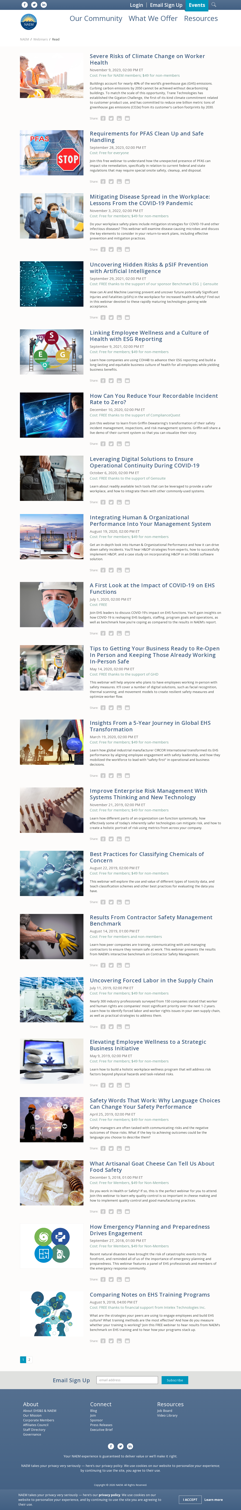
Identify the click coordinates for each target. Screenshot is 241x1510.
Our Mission (32, 1415)
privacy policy (112, 1466)
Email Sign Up (166, 5)
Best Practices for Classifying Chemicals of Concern (147, 857)
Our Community (96, 18)
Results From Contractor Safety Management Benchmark (151, 920)
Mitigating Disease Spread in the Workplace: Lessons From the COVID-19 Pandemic (150, 200)
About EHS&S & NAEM (39, 1410)
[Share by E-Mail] (127, 118)
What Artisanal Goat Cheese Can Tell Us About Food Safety (152, 1167)
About (30, 1404)
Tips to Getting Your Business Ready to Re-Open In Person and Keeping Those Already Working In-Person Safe (155, 655)
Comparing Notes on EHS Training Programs (150, 1294)
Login (136, 5)
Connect (101, 1404)
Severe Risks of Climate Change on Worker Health (147, 59)
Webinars (41, 39)
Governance (32, 1434)
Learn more (213, 1500)
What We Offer (153, 18)
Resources (201, 18)
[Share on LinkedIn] (119, 118)
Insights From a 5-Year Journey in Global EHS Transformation (150, 726)
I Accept (190, 1500)
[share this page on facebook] (103, 118)
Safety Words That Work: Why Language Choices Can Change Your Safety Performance (155, 1103)
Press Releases (101, 1425)
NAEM (25, 39)
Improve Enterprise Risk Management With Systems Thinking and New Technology (148, 794)
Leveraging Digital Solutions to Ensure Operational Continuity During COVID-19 (145, 462)
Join (93, 1415)
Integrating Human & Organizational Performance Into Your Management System (150, 520)
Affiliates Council (35, 1425)
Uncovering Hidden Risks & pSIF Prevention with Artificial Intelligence (149, 268)
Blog (93, 1410)
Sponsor (96, 1420)
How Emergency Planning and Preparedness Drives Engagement (150, 1230)
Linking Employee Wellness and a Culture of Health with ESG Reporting (149, 336)
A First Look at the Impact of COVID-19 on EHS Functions (152, 588)
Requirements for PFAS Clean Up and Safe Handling (147, 137)
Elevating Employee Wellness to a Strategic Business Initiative (148, 1045)
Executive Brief (101, 1429)
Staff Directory (34, 1429)
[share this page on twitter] (111, 118)
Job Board (164, 1410)
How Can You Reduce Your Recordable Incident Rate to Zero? (154, 399)
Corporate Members (38, 1420)
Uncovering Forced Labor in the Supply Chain (151, 980)
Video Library (167, 1415)
